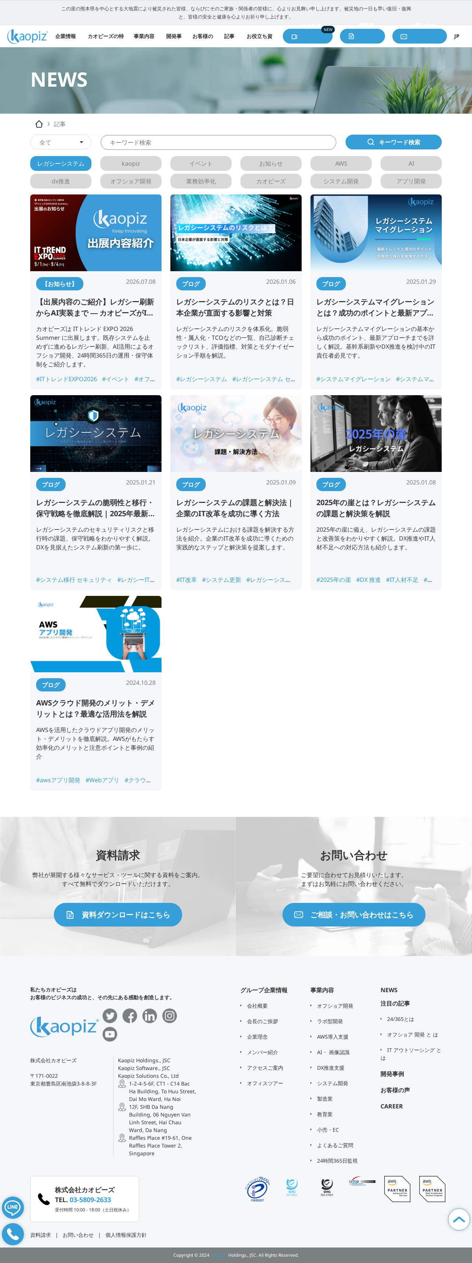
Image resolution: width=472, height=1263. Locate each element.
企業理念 (257, 1036)
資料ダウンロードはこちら (126, 914)
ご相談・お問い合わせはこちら (362, 914)
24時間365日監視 (337, 1160)
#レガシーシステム (202, 379)
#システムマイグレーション (354, 379)
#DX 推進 (369, 580)
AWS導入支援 (332, 1036)
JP (456, 35)
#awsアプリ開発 (59, 780)
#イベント (116, 379)
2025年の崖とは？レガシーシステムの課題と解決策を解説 (376, 507)
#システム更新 (222, 580)
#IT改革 (187, 580)
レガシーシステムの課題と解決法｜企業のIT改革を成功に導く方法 (235, 507)
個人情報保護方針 (126, 1234)
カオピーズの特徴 (106, 39)
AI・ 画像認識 (333, 1052)
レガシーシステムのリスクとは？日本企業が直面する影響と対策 (235, 307)
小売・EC (327, 1129)
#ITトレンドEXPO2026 (67, 379)
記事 (229, 35)
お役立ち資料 (260, 39)
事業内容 (144, 35)
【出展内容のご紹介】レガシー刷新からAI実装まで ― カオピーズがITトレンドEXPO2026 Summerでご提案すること (95, 307)
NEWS (389, 990)
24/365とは (400, 1018)
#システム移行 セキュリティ (75, 580)
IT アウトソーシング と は (411, 1053)
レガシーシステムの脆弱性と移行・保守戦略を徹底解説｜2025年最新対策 (96, 508)
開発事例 (174, 39)
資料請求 (40, 1234)
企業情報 (65, 35)
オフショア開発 (334, 1005)
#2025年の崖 (334, 580)
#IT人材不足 (403, 580)
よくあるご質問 (334, 1145)
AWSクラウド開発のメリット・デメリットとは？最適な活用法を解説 (95, 708)
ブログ (191, 284)
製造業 (324, 1098)
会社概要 (257, 1005)
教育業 (324, 1114)
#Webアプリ (103, 780)
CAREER (392, 1106)
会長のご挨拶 (262, 1021)
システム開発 (332, 1083)
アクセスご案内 (264, 1067)
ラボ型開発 (329, 1021)
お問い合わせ (78, 1234)
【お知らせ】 (59, 284)
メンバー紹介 (262, 1052)
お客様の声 (202, 39)
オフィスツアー (264, 1083)
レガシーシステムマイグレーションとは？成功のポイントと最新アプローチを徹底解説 (375, 307)
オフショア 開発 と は (412, 1034)
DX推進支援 (330, 1067)
